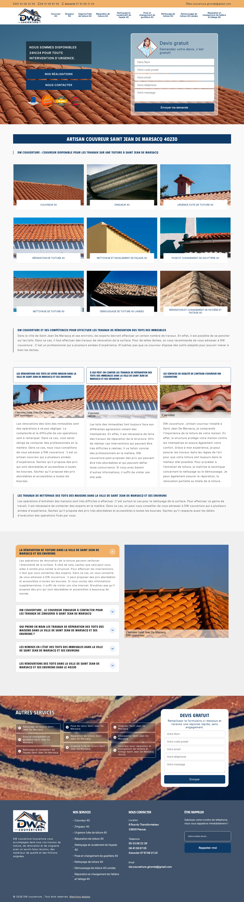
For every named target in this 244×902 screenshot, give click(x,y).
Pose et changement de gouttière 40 (147, 15)
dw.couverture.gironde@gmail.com (210, 3)
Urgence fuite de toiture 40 (85, 15)
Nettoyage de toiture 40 (168, 15)
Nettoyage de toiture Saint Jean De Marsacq (38, 728)
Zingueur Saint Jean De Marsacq (131, 727)
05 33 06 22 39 (25, 3)
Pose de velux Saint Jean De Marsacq (87, 727)
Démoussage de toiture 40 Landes (189, 15)
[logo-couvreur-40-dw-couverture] (29, 15)
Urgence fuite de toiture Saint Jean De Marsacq (88, 747)
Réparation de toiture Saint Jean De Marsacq (86, 737)
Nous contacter (58, 85)
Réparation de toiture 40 (103, 15)
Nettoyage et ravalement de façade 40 (124, 15)
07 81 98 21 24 (79, 3)
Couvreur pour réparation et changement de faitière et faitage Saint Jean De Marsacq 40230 (136, 750)
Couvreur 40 (56, 15)
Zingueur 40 (69, 15)
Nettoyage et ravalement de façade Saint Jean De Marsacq (40, 751)
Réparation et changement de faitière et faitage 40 (214, 15)
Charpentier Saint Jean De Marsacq (133, 737)
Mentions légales (80, 896)
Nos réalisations (59, 74)
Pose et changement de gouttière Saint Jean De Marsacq (36, 739)
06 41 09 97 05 (49, 3)
